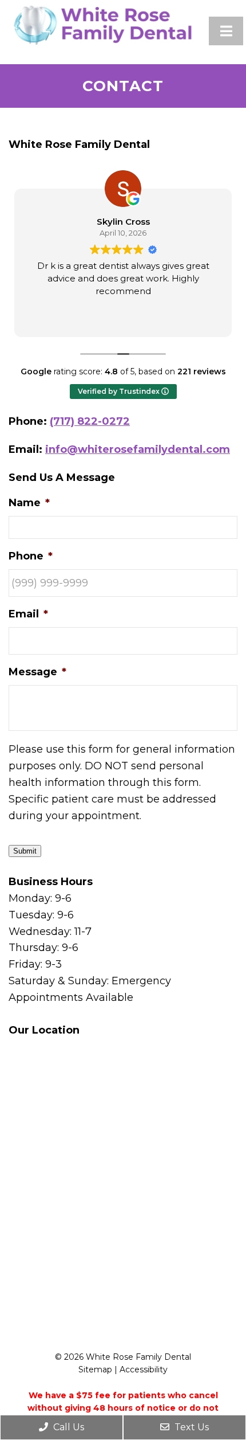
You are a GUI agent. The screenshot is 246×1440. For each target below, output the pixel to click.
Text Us (190, 1427)
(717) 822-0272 (90, 421)
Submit (25, 851)
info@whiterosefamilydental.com (137, 449)
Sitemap (95, 1369)
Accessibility (144, 1369)
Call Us (67, 1427)
